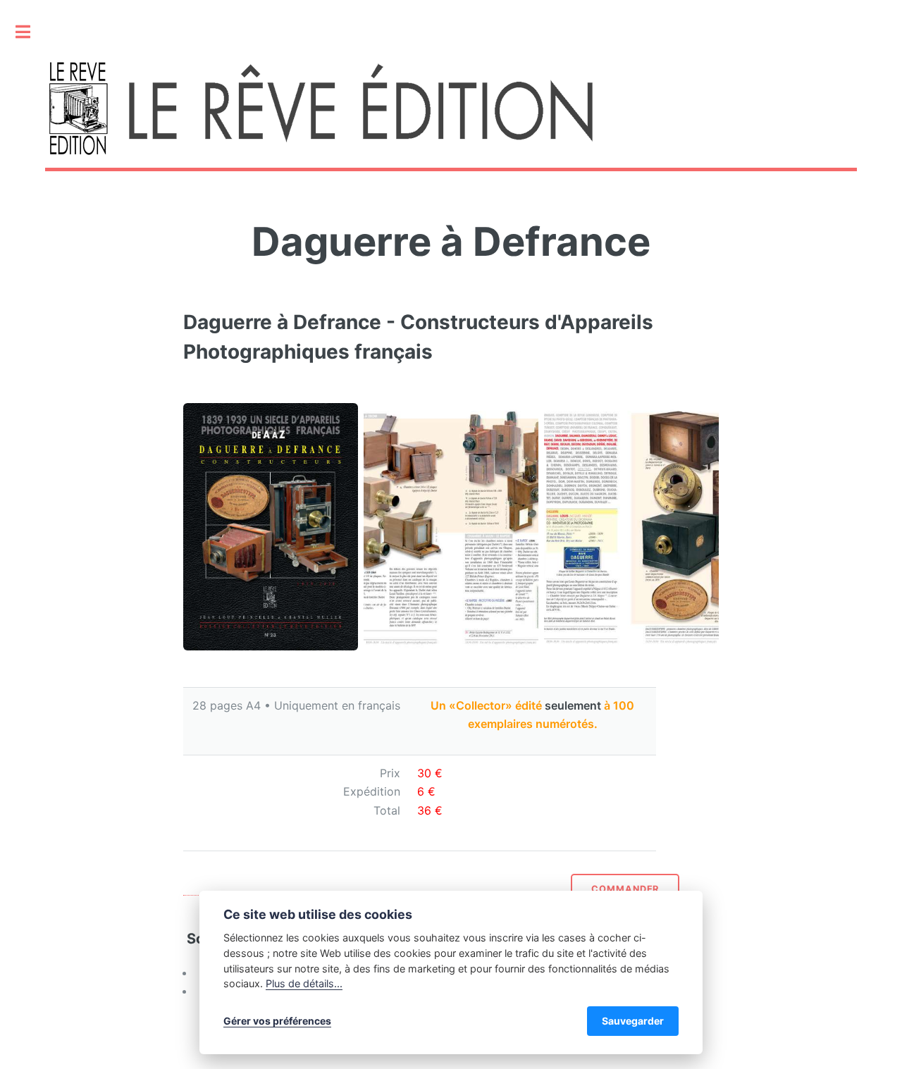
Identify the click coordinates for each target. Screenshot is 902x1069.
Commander (625, 889)
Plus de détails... (304, 983)
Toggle (30, 31)
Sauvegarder (633, 1021)
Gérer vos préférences (277, 1021)
